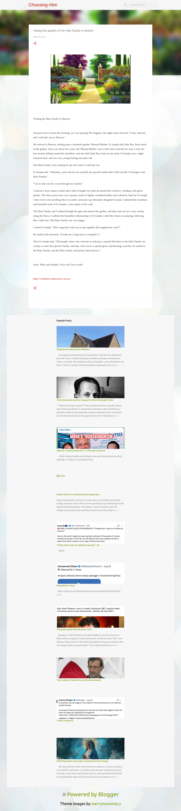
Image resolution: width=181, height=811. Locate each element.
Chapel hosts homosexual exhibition (73, 349)
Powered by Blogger (92, 794)
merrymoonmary (106, 803)
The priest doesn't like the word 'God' (74, 629)
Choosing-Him (42, 4)
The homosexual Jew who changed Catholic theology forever (85, 400)
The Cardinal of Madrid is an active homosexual (79, 680)
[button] (35, 43)
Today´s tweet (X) (65, 720)
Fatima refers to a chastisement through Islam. (78, 494)
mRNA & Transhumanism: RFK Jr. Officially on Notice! (81, 451)
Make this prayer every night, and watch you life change (82, 761)
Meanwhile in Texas (66, 585)
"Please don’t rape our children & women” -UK (78, 545)
